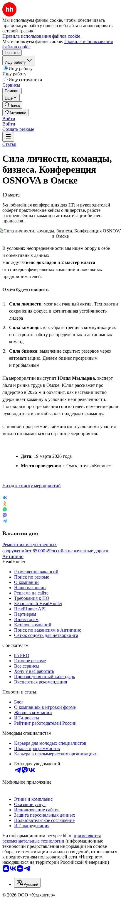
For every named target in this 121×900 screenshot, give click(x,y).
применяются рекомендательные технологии (51, 838)
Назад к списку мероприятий (31, 485)
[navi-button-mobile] (8, 137)
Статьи (9, 144)
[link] (12, 105)
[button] (8, 118)
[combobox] (27, 883)
